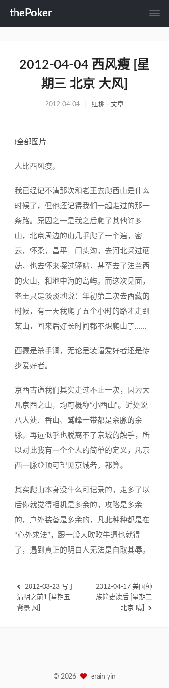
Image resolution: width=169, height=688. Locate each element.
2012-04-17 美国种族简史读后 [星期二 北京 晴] (124, 597)
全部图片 (31, 142)
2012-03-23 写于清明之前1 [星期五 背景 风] (46, 597)
